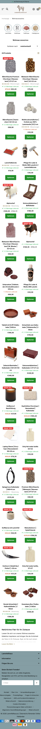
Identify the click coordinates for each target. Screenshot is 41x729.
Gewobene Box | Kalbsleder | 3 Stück (30, 605)
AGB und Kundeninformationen (24, 698)
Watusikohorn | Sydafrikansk (30, 529)
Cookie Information (19, 704)
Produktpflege (18, 695)
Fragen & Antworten (32, 695)
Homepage (5, 18)
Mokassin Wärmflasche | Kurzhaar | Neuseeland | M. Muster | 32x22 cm (11, 245)
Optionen (10, 94)
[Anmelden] (34, 9)
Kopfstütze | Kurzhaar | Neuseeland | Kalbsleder (30, 408)
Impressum (7, 698)
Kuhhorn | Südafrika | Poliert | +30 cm (11, 567)
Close (20, 653)
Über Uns (14, 692)
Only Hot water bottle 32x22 (30, 448)
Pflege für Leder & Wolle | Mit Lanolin (30, 286)
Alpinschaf (11, 203)
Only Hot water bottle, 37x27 (30, 567)
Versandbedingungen (27, 692)
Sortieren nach (12, 46)
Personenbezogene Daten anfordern (19, 707)
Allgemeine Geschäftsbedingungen (14, 710)
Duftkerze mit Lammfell (10, 528)
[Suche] (7, 9)
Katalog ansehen (3, 9)
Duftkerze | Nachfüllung (10, 407)
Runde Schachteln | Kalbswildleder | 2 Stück (10, 606)
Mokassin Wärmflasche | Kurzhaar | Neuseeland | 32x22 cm (30, 79)
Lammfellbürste (11, 163)
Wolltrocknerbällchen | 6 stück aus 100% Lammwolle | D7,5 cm (30, 122)
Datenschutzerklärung (25, 701)
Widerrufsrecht (11, 701)
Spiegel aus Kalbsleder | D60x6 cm (10, 488)
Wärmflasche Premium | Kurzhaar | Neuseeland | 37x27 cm (10, 79)
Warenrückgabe (5, 695)
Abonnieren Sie (36, 682)
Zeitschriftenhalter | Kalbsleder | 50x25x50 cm (10, 367)
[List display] (38, 53)
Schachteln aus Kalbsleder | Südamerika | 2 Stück (30, 327)
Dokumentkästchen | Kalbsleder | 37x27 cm (30, 366)
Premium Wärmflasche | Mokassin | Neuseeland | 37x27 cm (30, 489)
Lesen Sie (7, 644)
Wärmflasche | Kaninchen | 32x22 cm (11, 121)
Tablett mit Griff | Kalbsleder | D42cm (11, 326)
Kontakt (6, 692)
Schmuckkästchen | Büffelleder (30, 204)
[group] (8, 29)
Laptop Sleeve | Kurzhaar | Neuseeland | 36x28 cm (11, 449)
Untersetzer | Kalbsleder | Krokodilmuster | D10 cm (11, 287)
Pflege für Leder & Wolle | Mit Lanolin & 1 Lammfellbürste (30, 165)
